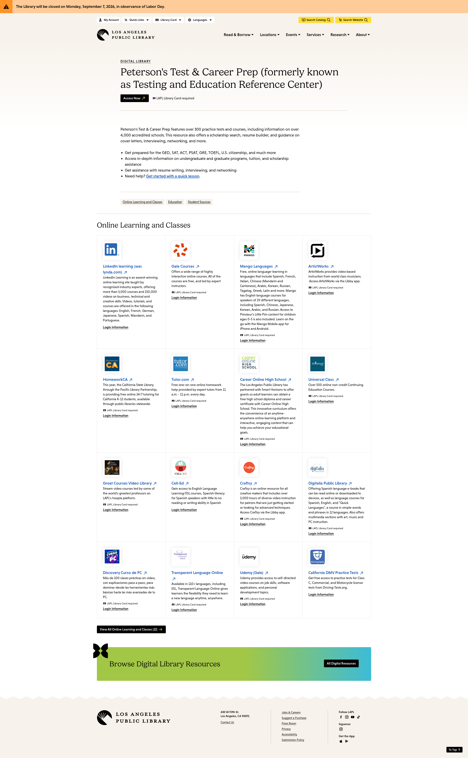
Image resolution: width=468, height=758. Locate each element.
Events (291, 34)
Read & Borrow (237, 34)
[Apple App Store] (341, 741)
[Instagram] (347, 717)
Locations (268, 34)
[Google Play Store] (347, 741)
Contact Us (227, 722)
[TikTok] (358, 717)
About (361, 34)
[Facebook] (341, 717)
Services (314, 34)
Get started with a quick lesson (172, 176)
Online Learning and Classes (142, 202)
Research (338, 34)
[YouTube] (352, 717)
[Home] (126, 35)
